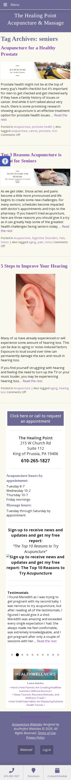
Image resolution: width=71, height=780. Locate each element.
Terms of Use (47, 733)
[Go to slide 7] (43, 655)
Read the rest (32, 381)
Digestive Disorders (45, 238)
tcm (54, 131)
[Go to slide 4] (27, 655)
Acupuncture (22, 127)
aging (32, 242)
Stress (5, 242)
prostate (44, 131)
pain (40, 242)
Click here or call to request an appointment (35, 418)
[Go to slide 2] (17, 655)
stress (49, 242)
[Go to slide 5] (33, 655)
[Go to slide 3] (22, 655)
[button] (5, 161)
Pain (62, 238)
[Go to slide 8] (48, 655)
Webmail (26, 750)
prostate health (42, 127)
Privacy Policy (35, 737)
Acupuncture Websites (27, 724)
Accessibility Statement (35, 717)
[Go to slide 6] (38, 655)
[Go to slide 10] (58, 655)
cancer (33, 131)
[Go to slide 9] (53, 655)
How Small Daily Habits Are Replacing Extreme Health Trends (36, 703)
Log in (47, 750)
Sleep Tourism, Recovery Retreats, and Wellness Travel (36, 696)
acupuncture (19, 131)
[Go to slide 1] (12, 655)
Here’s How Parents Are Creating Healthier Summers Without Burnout (36, 689)
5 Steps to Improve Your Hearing (34, 266)
